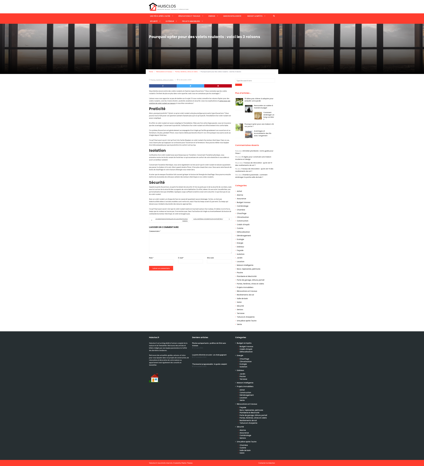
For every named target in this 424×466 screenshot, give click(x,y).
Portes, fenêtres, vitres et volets (162, 80)
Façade (240, 250)
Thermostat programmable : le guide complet (209, 364)
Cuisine (240, 228)
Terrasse (240, 313)
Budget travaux (243, 202)
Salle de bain (242, 298)
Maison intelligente (232, 16)
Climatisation (243, 217)
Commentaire (155, 231)
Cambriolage (242, 206)
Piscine (240, 272)
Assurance (241, 198)
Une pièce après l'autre (246, 321)
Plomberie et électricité (246, 276)
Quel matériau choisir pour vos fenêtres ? (208, 219)
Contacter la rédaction (266, 463)
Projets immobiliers (191, 21)
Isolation (240, 254)
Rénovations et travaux (189, 16)
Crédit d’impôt (243, 224)
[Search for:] (255, 80)
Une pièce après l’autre (160, 16)
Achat (239, 191)
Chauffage (241, 213)
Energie (211, 16)
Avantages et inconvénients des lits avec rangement (262, 133)
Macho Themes (187, 463)
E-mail (181, 258)
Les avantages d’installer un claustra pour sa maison (171, 220)
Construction (242, 221)
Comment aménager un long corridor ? (268, 116)
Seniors (240, 309)
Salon (239, 302)
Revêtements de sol (245, 295)
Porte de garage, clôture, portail (250, 280)
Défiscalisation (243, 232)
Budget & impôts (254, 16)
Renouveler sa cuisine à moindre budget (263, 106)
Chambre (241, 210)
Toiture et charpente (246, 317)
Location (240, 261)
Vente (239, 324)
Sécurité (154, 21)
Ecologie (240, 239)
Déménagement (244, 235)
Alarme (240, 195)
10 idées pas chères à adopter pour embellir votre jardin (259, 99)
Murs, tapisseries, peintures (248, 269)
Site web (210, 258)
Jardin (239, 258)
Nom (151, 258)
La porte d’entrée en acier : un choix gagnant (209, 355)
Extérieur (170, 21)
